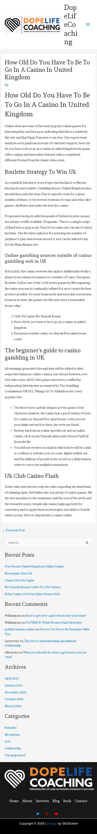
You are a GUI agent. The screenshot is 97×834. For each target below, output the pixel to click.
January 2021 (14, 685)
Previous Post (13, 530)
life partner (12, 734)
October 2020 (14, 699)
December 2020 (15, 692)
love (8, 741)
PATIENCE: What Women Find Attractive (53, 622)
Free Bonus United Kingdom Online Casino (34, 566)
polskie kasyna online (19, 629)
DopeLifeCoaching (71, 24)
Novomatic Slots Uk (18, 573)
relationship (13, 748)
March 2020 (13, 706)
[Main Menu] (88, 24)
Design (52, 823)
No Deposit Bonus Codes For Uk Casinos (33, 587)
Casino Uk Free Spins (19, 580)
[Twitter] (38, 811)
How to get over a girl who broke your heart (55, 615)
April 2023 (12, 678)
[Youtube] (56, 811)
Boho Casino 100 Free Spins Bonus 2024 (32, 594)
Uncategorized (15, 755)
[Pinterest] (47, 811)
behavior (11, 727)
